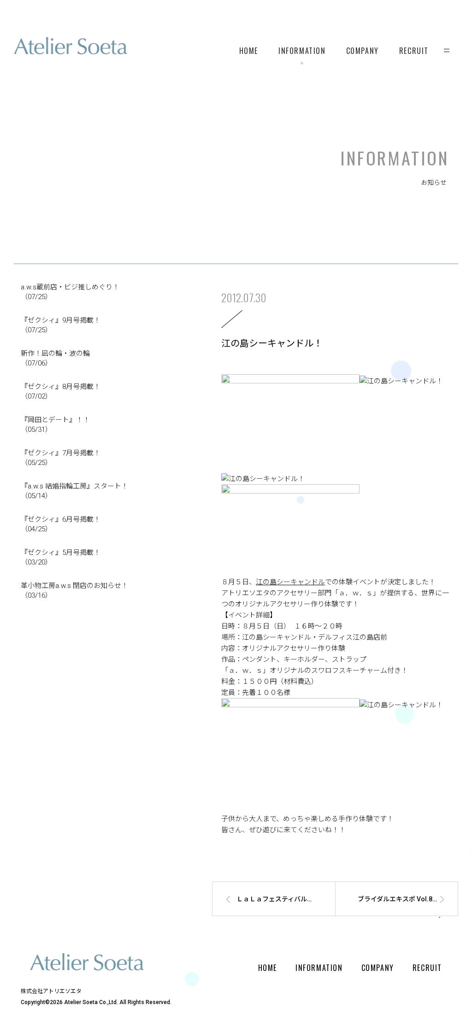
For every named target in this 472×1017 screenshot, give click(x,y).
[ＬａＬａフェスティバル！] (269, 914)
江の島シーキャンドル (290, 582)
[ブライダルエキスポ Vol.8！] (401, 914)
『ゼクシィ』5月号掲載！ (60, 557)
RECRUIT (414, 50)
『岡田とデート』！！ (55, 425)
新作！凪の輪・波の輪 (55, 358)
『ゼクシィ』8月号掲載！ (60, 391)
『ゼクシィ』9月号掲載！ (60, 325)
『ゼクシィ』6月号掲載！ (60, 524)
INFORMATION (302, 50)
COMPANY (362, 50)
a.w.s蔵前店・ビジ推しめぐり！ (70, 292)
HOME (248, 50)
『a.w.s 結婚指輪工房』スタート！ (74, 491)
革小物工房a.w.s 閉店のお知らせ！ (74, 591)
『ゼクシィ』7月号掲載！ (60, 458)
